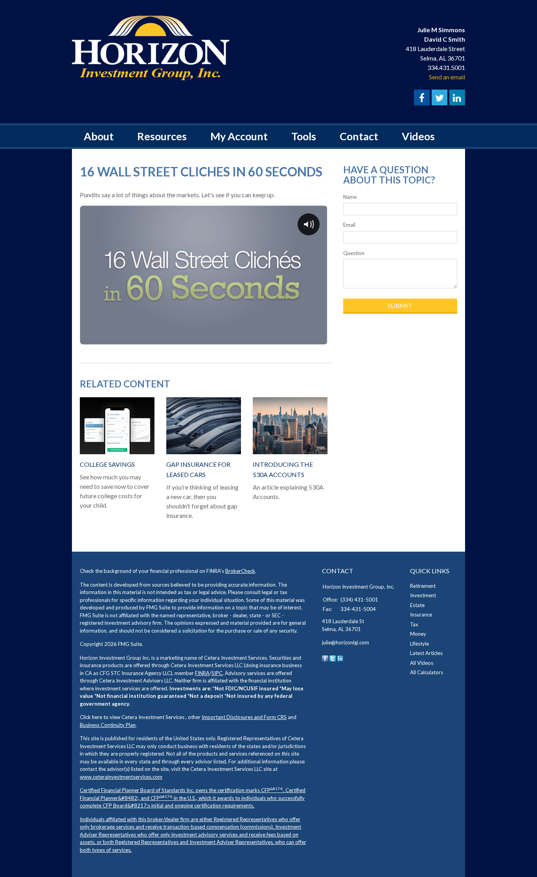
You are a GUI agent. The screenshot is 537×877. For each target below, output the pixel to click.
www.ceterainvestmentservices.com (121, 777)
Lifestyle (419, 643)
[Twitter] (332, 658)
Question (353, 253)
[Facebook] (325, 658)
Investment (423, 595)
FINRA (202, 673)
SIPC (217, 673)
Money (418, 634)
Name (350, 197)
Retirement (423, 586)
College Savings (107, 464)
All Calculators (426, 672)
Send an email (447, 77)
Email (349, 225)
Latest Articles (426, 653)
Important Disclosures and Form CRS (244, 717)
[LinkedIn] (340, 658)
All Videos (421, 663)
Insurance (421, 614)
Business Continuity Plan (108, 725)
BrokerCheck (240, 571)
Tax (414, 624)
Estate (417, 605)
